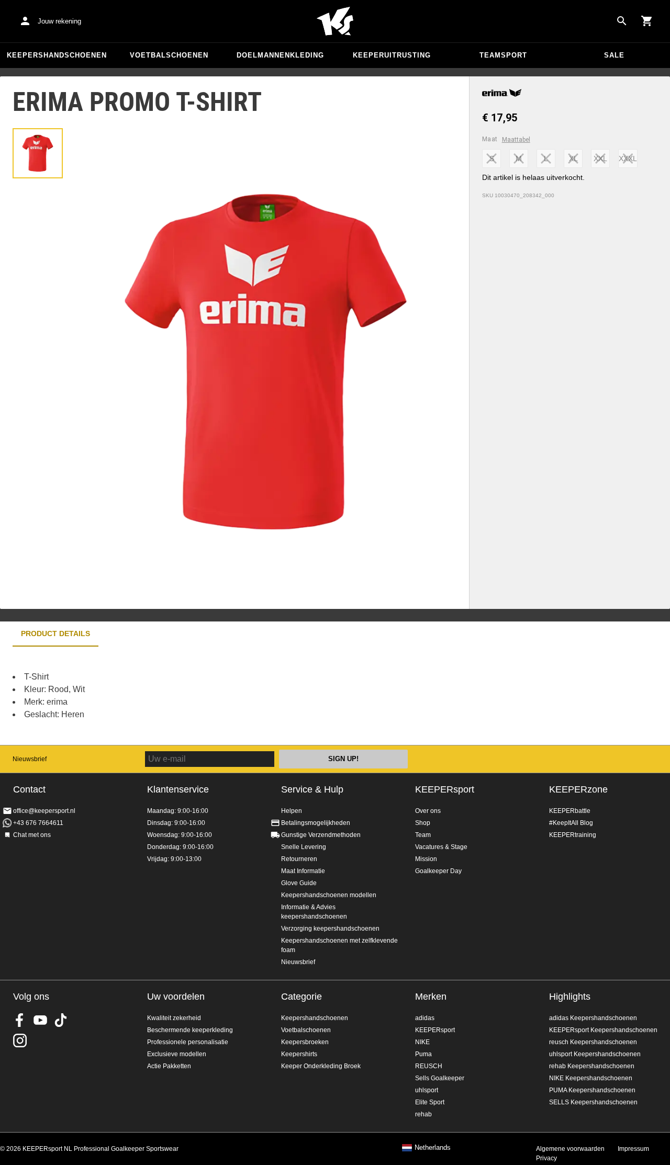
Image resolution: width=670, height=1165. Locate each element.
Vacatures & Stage (441, 847)
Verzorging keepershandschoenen (330, 928)
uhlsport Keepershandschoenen (595, 1054)
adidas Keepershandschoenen (593, 1018)
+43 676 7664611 (38, 823)
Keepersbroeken (305, 1042)
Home (335, 21)
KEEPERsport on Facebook (20, 1020)
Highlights (569, 996)
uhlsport (426, 1090)
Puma (423, 1054)
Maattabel (516, 139)
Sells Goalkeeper (439, 1078)
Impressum (633, 1148)
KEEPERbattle (569, 811)
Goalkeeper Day (438, 871)
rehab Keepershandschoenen (591, 1066)
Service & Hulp (312, 789)
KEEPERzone (578, 789)
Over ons (428, 811)
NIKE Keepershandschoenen (590, 1078)
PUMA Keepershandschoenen (592, 1090)
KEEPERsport (444, 789)
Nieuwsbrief (30, 759)
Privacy (546, 1158)
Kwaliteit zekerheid (174, 1018)
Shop (422, 823)
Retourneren (299, 859)
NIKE (422, 1042)
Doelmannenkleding (280, 55)
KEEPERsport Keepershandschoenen (603, 1030)
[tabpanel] (183, 696)
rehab (423, 1114)
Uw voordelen (176, 996)
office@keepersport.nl (44, 811)
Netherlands (433, 1147)
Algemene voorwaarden (570, 1148)
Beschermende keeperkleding (190, 1030)
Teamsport (503, 55)
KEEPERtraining (572, 835)
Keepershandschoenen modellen (328, 895)
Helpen (291, 811)
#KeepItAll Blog (571, 823)
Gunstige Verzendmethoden (321, 835)
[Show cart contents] (646, 20)
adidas (424, 1018)
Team (423, 835)
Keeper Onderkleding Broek (321, 1066)
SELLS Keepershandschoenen (593, 1102)
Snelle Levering (303, 847)
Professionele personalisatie (187, 1042)
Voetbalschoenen (169, 55)
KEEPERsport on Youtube (40, 1020)
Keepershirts (299, 1054)
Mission (426, 859)
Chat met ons (32, 835)
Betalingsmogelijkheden (315, 823)
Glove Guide (299, 883)
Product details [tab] (55, 633)
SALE (614, 55)
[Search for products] (621, 20)
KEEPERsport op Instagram (20, 1040)
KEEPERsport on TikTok (61, 1020)
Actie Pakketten (169, 1066)
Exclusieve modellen (176, 1054)
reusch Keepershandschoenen (593, 1042)
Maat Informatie (303, 871)
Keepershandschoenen (57, 55)
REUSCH (428, 1066)
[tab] (38, 153)
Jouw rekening (59, 21)
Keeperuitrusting (392, 55)
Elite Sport (429, 1102)
